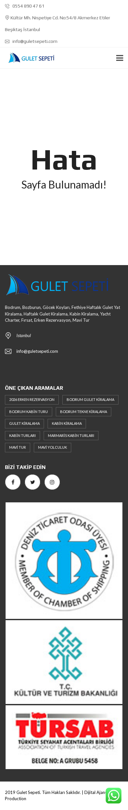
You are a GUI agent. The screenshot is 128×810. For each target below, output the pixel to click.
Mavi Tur (17, 447)
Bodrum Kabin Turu (28, 411)
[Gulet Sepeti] (28, 58)
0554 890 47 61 (27, 6)
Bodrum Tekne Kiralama (83, 411)
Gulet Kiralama (24, 423)
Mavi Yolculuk (52, 447)
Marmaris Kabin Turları (71, 435)
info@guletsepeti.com (34, 41)
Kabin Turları (22, 435)
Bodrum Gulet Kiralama (90, 399)
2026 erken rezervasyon (31, 399)
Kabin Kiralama (67, 423)
